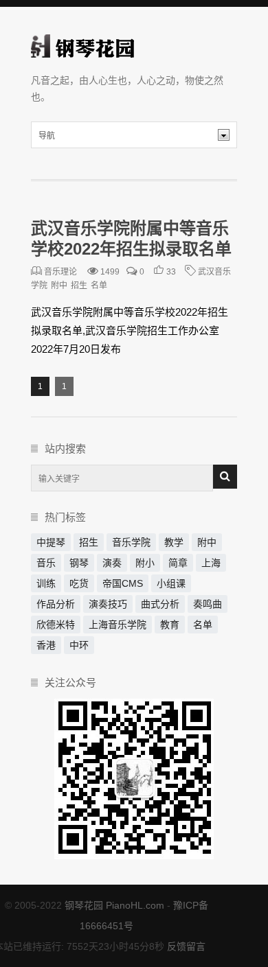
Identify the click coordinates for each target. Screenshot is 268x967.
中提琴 (50, 542)
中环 (79, 645)
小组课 (171, 583)
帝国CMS (122, 583)
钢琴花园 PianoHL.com (114, 905)
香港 (46, 645)
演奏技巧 (108, 603)
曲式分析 (160, 603)
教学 (173, 542)
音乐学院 (131, 542)
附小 (145, 562)
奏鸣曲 (207, 603)
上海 (211, 562)
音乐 (46, 562)
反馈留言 (186, 946)
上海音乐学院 (117, 624)
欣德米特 (55, 624)
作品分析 (55, 603)
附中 (59, 285)
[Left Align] (225, 477)
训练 (46, 583)
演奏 (112, 562)
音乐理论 (60, 272)
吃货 (79, 583)
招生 (79, 285)
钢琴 (79, 562)
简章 (178, 562)
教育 (169, 624)
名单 (99, 285)
